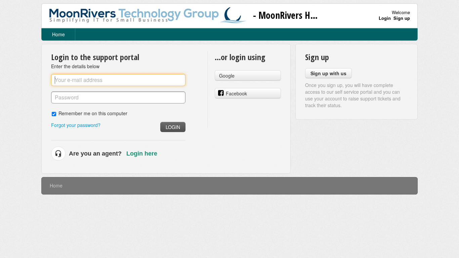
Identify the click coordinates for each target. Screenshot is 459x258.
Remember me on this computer (92, 113)
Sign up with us (328, 73)
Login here (141, 153)
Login (173, 127)
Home (58, 34)
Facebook (236, 93)
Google (227, 75)
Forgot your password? (75, 125)
